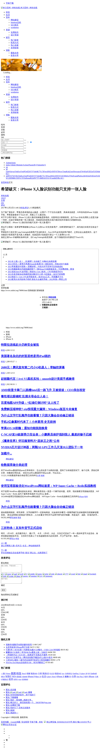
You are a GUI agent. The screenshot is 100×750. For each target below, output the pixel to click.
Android (93, 673)
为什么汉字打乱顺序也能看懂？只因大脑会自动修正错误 (37, 415)
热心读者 (15, 45)
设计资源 (15, 35)
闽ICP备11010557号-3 (82, 722)
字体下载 (10, 3)
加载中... (6, 453)
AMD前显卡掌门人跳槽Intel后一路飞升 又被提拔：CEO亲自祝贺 (43, 390)
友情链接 (15, 48)
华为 (14, 676)
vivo (19, 679)
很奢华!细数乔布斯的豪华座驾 (19, 645)
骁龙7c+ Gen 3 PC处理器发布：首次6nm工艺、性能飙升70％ (35, 277)
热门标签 (15, 40)
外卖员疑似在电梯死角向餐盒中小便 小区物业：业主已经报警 (36, 274)
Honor (8, 673)
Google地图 (15, 722)
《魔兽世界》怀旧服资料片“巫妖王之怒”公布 (30, 440)
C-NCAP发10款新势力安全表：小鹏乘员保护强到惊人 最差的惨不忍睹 (46, 434)
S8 (89, 673)
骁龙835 (45, 673)
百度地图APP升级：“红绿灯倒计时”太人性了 (30, 402)
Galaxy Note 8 (51, 677)
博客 (8, 50)
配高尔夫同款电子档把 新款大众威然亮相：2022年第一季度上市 (37, 279)
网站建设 (15, 20)
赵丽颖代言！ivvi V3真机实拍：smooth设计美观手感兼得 (38, 378)
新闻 (42, 475)
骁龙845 (58, 673)
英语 (19, 518)
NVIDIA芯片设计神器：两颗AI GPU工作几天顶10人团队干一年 (42, 447)
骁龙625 (5, 679)
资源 (8, 30)
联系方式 (15, 43)
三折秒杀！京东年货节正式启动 (21, 527)
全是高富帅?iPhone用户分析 (18, 647)
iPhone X (60, 676)
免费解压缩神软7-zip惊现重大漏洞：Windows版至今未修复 (39, 409)
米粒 (41, 722)
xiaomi (24, 676)
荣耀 (28, 673)
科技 (8, 12)
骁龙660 (34, 673)
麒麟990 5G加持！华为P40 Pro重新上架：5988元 (26, 652)
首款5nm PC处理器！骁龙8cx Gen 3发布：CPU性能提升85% (35, 272)
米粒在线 (52, 297)
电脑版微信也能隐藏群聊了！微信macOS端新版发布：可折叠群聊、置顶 (41, 269)
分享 (38, 475)
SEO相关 (14, 25)
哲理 (11, 679)
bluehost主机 (16, 22)
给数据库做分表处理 (14, 464)
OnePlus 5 (76, 673)
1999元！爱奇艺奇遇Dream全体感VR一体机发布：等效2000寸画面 (38, 264)
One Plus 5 (80, 677)
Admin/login (11, 163)
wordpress (15, 27)
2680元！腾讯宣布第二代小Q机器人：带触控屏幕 (33, 367)
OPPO (15, 679)
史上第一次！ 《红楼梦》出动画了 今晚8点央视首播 (32, 261)
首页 (3, 182)
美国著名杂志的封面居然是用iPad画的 (26, 356)
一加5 (3, 673)
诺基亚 (19, 677)
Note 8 (24, 673)
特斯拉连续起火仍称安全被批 (20, 344)
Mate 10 (38, 677)
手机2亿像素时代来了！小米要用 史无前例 (28, 421)
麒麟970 (68, 677)
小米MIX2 (68, 673)
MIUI (3, 677)
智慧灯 (8, 676)
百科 (8, 17)
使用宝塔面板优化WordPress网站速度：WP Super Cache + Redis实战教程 (48, 485)
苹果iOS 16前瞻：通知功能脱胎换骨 (24, 428)
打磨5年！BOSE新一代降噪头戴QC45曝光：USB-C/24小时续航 (33, 650)
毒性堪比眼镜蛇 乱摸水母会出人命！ (25, 396)
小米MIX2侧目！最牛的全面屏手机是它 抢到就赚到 (28, 660)
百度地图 (5, 722)
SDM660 (25, 679)
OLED (52, 673)
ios (63, 673)
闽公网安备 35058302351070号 (59, 722)
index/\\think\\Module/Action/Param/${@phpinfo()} (26, 165)
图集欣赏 (15, 53)
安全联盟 (25, 722)
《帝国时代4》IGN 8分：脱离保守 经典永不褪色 (26, 655)
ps (14, 539)
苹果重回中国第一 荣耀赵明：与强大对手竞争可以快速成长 (35, 266)
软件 (86, 497)
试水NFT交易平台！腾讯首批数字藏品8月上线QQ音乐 (29, 657)
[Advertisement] (21, 309)
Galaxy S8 (83, 673)
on (7, 167)
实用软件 (15, 32)
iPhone (81, 497)
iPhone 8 (31, 676)
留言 (8, 37)
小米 (40, 673)
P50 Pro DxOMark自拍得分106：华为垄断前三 (25, 663)
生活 (8, 15)
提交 (3, 590)
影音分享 (15, 55)
